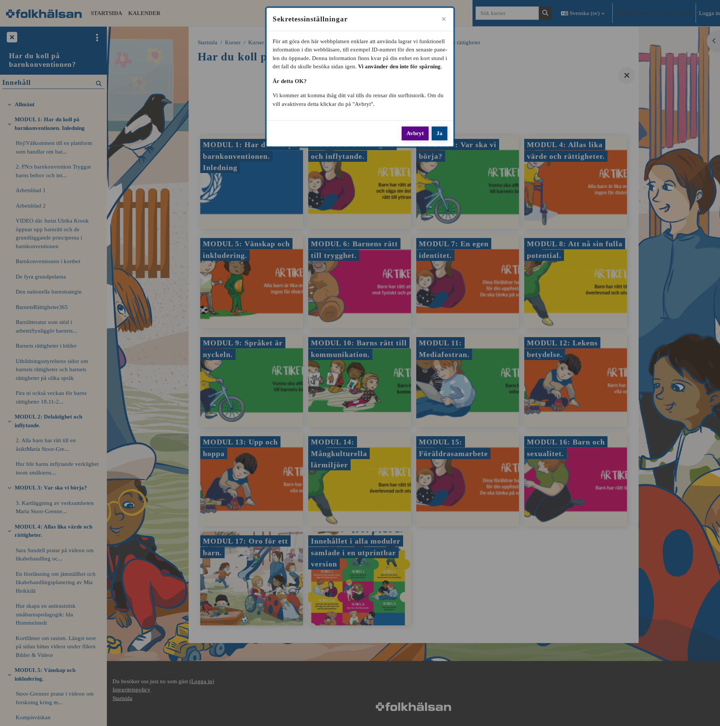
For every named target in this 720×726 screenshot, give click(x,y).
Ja (439, 133)
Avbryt (415, 133)
